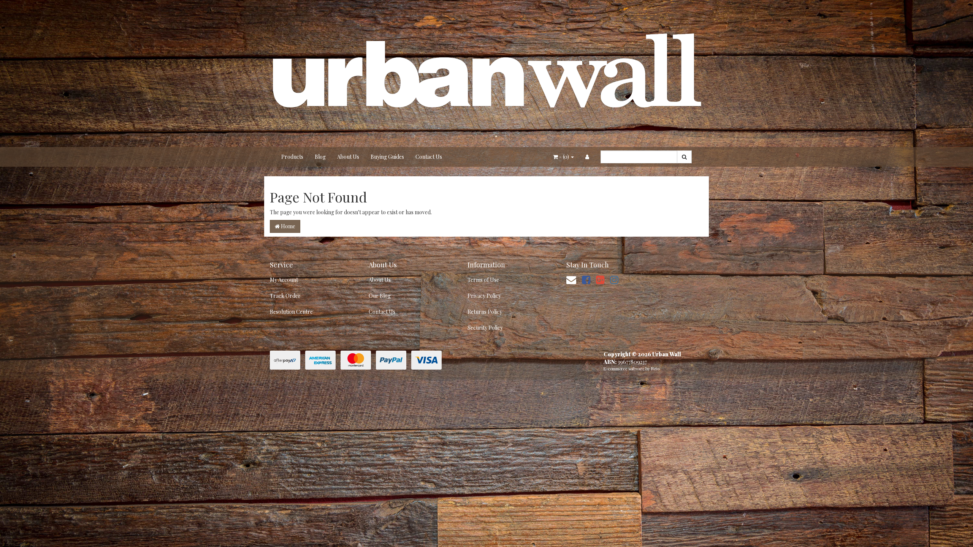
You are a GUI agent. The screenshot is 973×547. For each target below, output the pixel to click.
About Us (348, 156)
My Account (284, 279)
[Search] (684, 156)
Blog (320, 156)
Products (292, 156)
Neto (655, 369)
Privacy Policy (484, 295)
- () (564, 156)
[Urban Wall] (486, 72)
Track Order (285, 295)
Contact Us (428, 156)
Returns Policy (484, 311)
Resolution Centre (291, 311)
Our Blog (380, 295)
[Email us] (571, 279)
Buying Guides (387, 156)
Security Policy (485, 327)
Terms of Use (483, 279)
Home (287, 226)
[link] (586, 279)
